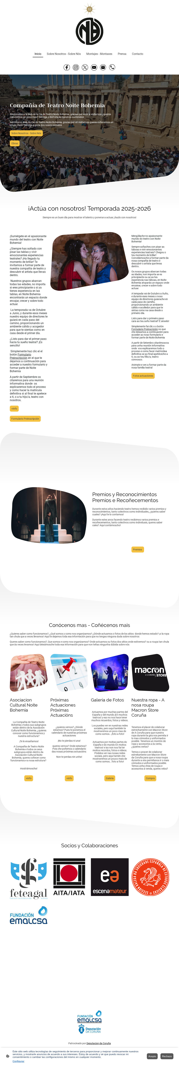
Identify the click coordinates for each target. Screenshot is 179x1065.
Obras (14, 143)
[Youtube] (94, 67)
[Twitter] (85, 67)
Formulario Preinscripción (25, 418)
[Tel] (112, 67)
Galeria (110, 778)
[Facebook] (67, 67)
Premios (137, 549)
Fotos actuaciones (143, 375)
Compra (150, 778)
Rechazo (167, 1056)
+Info (14, 408)
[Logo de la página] (89, 24)
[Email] (103, 67)
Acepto (152, 1056)
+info (28, 778)
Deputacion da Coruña (99, 1043)
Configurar (18, 1061)
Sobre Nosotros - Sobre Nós (26, 133)
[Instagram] (76, 67)
